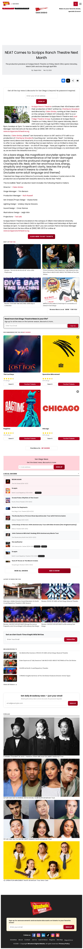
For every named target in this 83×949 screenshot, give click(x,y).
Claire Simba (50, 111)
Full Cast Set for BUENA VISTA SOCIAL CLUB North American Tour (29, 798)
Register (64, 4)
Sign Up (41, 101)
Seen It (11, 384)
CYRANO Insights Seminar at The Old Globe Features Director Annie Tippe (44, 676)
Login (70, 4)
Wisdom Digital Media (36, 944)
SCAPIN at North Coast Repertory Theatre (33, 668)
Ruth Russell (28, 195)
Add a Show (54, 571)
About (20, 940)
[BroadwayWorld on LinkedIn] (43, 935)
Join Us (34, 940)
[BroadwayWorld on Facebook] (34, 935)
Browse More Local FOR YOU (63, 309)
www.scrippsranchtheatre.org (16, 131)
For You (13, 242)
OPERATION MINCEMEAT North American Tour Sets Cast (25, 880)
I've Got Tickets (30, 384)
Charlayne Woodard (70, 109)
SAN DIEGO (41, 13)
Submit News (43, 940)
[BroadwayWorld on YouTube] (58, 935)
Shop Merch (9, 8)
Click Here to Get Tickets (41, 236)
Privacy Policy (64, 944)
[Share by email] (78, 81)
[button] (75, 4)
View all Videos (9, 684)
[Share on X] (68, 81)
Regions (52, 940)
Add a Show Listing (22, 8)
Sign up (73, 703)
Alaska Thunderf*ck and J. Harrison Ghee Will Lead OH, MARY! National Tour (33, 756)
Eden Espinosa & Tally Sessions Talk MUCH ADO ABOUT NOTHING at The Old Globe (47, 660)
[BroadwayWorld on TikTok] (48, 935)
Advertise (13, 940)
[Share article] (73, 81)
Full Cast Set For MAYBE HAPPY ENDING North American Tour (27, 839)
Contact (27, 940)
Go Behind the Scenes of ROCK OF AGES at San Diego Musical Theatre (43, 653)
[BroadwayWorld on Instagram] (39, 935)
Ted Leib (18, 216)
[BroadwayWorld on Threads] (53, 935)
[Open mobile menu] (80, 4)
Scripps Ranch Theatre (41, 106)
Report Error (69, 940)
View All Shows (21, 571)
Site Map (60, 940)
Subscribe (71, 639)
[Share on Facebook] (63, 81)
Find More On (40, 448)
